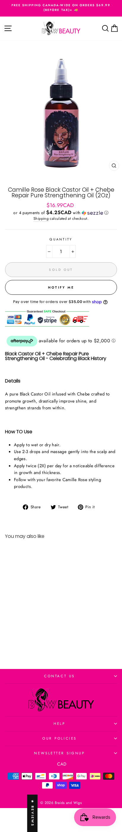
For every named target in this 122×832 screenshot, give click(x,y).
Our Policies (59, 738)
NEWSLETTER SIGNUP (59, 753)
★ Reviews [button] (32, 813)
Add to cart (26, 638)
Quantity (61, 239)
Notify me (61, 287)
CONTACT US (59, 675)
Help (59, 723)
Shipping (41, 218)
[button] (61, 213)
